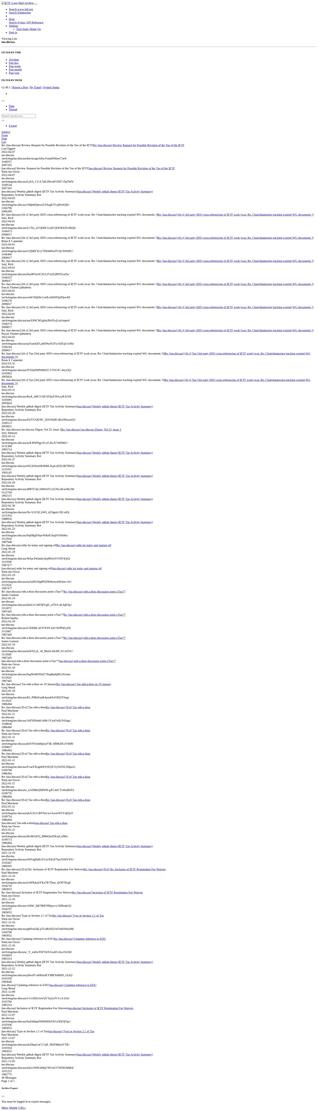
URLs (22, 1107)
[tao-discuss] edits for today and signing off (77, 568)
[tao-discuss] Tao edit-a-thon (50, 823)
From (4, 135)
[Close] (2, 1096)
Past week (15, 66)
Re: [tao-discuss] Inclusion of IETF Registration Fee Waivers (107, 892)
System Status (51, 87)
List (3, 141)
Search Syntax (17, 22)
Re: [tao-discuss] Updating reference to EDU (80, 938)
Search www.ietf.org (21, 9)
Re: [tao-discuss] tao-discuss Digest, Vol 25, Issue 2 (91, 429)
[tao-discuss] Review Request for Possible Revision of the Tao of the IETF (131, 168)
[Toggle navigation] (35, 4)
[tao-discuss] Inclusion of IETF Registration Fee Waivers (100, 1008)
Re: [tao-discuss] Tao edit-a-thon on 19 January (83, 684)
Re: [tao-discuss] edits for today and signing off (83, 545)
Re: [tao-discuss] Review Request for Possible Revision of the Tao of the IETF (138, 145)
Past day (14, 62)
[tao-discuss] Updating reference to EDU (72, 985)
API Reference (34, 22)
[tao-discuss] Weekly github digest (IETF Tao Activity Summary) (115, 191)
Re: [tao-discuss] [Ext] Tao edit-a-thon (68, 707)
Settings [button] (13, 25)
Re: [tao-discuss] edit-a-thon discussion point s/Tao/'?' (94, 591)
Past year (14, 72)
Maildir (13, 1107)
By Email (35, 87)
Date (11, 106)
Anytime (14, 59)
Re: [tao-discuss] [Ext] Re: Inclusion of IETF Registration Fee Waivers (125, 869)
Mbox (4, 1107)
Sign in (13, 32)
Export (13, 125)
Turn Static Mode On (28, 29)
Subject (5, 132)
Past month (15, 69)
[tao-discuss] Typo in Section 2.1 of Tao (71, 1031)
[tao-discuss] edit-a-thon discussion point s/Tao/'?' (87, 661)
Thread (13, 109)
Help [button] (12, 19)
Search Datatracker (20, 12)
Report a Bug (20, 87)
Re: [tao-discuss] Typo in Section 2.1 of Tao (78, 915)
